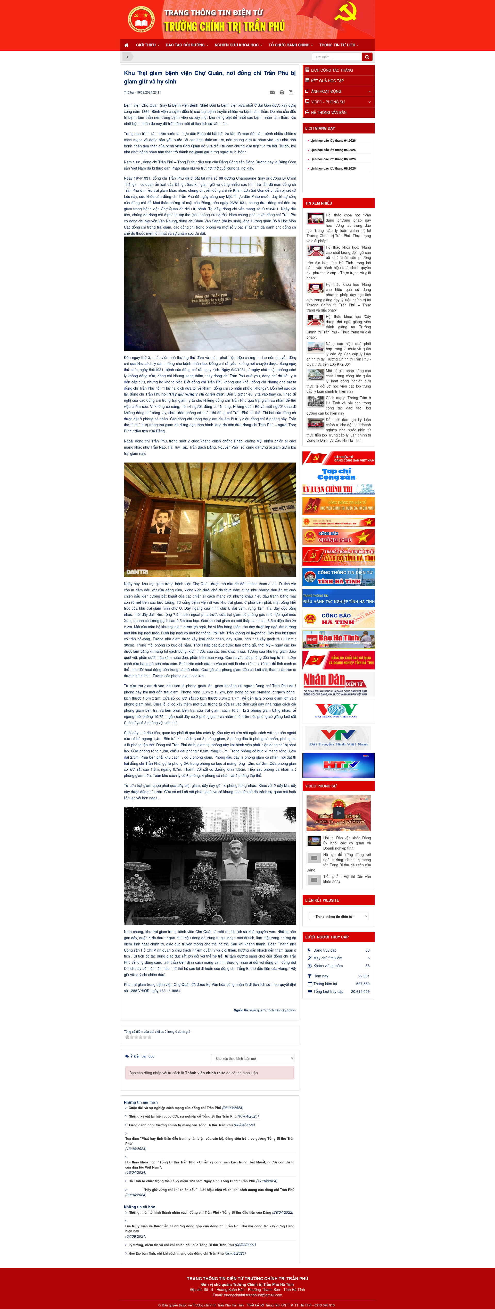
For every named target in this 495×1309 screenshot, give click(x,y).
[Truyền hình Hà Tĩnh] (338, 765)
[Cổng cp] (338, 521)
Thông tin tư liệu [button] (337, 44)
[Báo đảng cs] (338, 457)
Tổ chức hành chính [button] (289, 44)
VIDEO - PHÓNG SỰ (328, 101)
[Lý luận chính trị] (338, 488)
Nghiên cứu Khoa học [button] (237, 44)
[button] (338, 813)
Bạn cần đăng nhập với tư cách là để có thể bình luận (193, 1072)
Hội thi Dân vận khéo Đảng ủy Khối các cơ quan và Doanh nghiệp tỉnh (347, 843)
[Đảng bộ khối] (338, 659)
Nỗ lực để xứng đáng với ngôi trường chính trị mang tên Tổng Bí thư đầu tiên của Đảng (339, 862)
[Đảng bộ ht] (338, 555)
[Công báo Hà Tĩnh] (338, 618)
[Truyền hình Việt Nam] (338, 738)
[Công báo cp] (338, 536)
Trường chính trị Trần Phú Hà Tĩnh (218, 1305)
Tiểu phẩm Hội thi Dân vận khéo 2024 (347, 879)
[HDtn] (338, 597)
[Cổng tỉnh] (338, 576)
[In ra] (282, 92)
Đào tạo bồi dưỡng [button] (186, 44)
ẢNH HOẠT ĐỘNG (326, 91)
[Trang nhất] (127, 45)
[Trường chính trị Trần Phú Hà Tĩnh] (247, 19)
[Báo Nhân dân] (338, 683)
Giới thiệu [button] (146, 44)
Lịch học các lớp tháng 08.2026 (333, 144)
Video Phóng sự (321, 785)
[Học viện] (338, 505)
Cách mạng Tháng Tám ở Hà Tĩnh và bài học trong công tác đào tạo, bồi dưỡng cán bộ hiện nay (339, 405)
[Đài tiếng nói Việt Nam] (338, 710)
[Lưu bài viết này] (291, 92)
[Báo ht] (338, 638)
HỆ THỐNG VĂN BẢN (328, 112)
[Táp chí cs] (338, 474)
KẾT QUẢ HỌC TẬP (327, 80)
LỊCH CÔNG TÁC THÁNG (332, 70)
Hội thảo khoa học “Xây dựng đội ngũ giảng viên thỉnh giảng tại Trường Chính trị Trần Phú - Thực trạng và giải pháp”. (339, 327)
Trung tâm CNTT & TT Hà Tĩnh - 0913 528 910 (300, 1305)
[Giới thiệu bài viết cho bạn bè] (273, 92)
